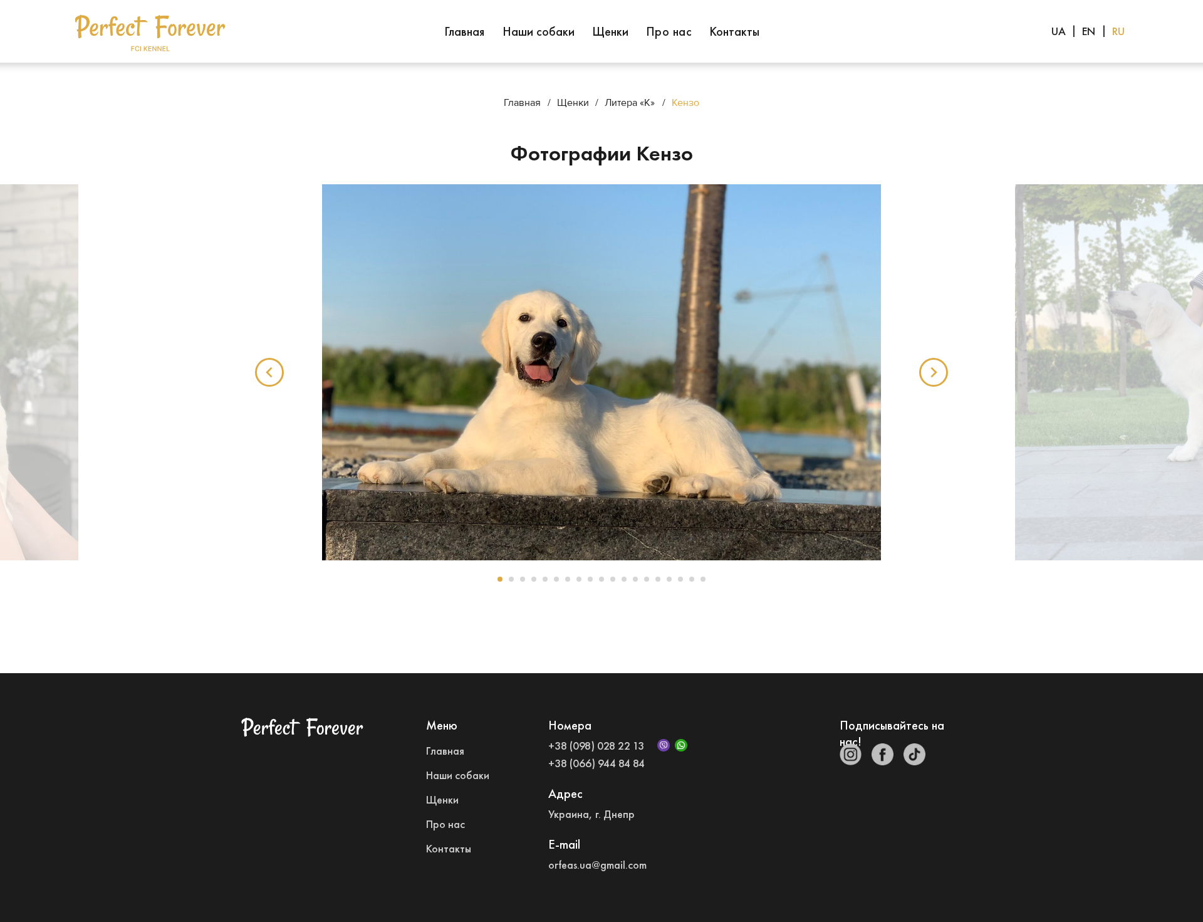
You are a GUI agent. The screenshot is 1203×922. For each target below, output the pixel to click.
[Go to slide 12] (624, 579)
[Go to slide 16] (669, 579)
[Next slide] (933, 372)
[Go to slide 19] (703, 579)
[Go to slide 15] (657, 579)
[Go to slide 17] (680, 579)
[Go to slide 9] (590, 579)
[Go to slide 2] (511, 579)
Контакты (734, 31)
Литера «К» (630, 103)
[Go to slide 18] (691, 579)
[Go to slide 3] (522, 579)
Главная (464, 31)
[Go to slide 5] (545, 579)
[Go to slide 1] (500, 579)
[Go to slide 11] (612, 579)
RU (1118, 31)
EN (1088, 31)
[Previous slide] (269, 372)
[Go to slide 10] (601, 579)
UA (1058, 31)
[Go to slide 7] (567, 579)
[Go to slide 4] (533, 579)
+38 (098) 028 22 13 (596, 745)
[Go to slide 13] (635, 579)
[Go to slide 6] (556, 579)
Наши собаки (539, 31)
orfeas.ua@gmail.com (597, 864)
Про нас (669, 31)
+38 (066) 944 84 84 (596, 763)
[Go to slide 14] (646, 579)
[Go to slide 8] (578, 579)
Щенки (610, 31)
